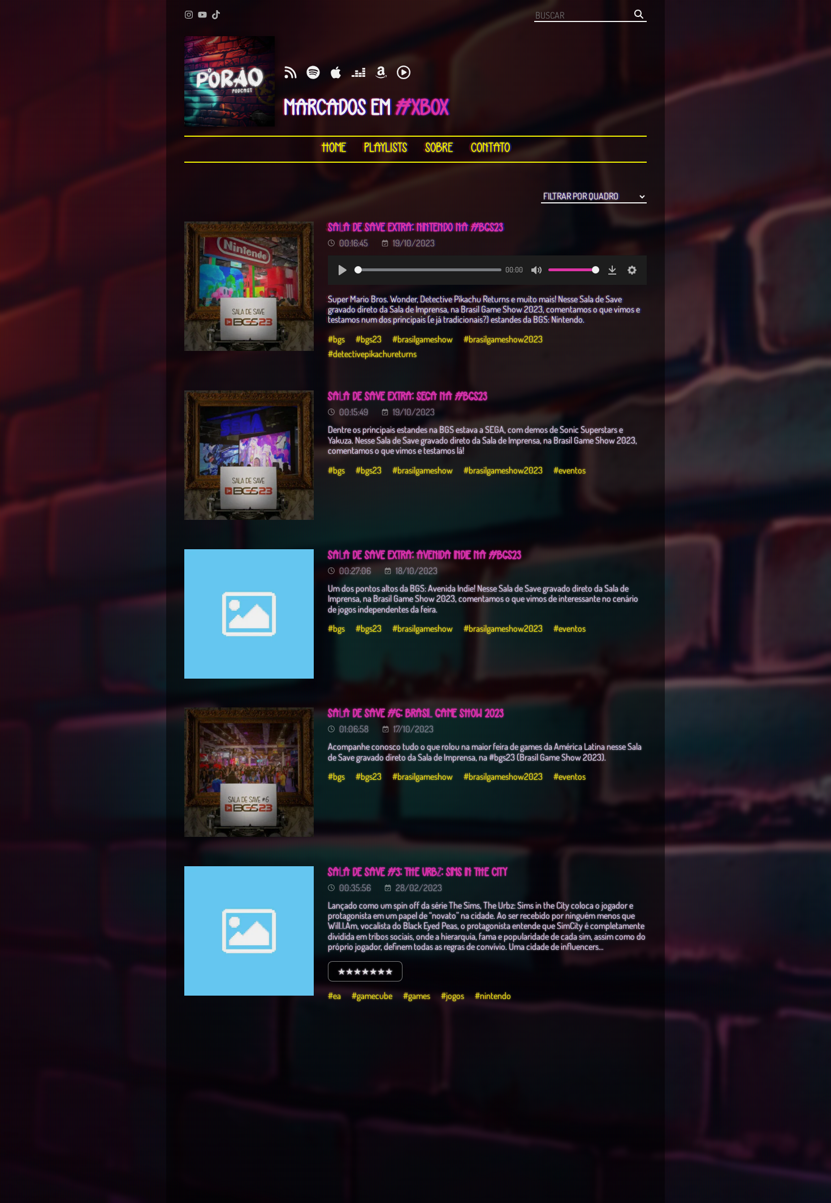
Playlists (385, 149)
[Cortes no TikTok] (215, 15)
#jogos (452, 996)
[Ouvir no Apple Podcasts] (336, 73)
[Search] (639, 15)
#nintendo (493, 996)
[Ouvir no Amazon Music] (381, 73)
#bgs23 (369, 339)
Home (334, 149)
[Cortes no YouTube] (202, 15)
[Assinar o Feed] (290, 73)
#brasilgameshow (422, 339)
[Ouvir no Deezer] (358, 73)
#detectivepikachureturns (372, 354)
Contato (490, 149)
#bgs (336, 339)
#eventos (569, 470)
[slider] (427, 269)
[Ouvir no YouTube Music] (403, 73)
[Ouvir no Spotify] (313, 73)
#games (416, 996)
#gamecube (372, 996)
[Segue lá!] (188, 15)
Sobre (439, 149)
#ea (334, 996)
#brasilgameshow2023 (503, 339)
